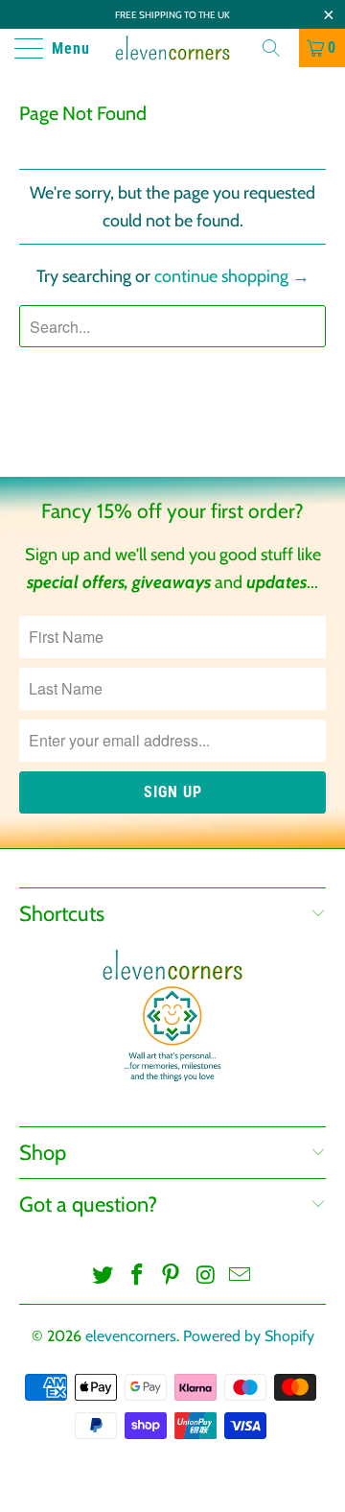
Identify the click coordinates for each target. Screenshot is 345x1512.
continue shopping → (232, 276)
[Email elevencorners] (240, 1276)
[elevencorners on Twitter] (103, 1276)
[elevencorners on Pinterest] (171, 1276)
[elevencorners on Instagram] (206, 1276)
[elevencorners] (172, 48)
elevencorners (130, 1336)
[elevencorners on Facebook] (137, 1276)
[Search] (278, 48)
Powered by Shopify (248, 1336)
